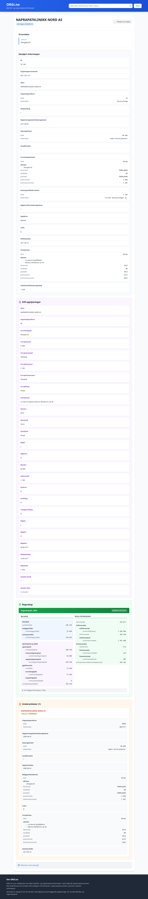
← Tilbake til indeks (122, 22)
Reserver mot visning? (30, 865)
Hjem (138, 6)
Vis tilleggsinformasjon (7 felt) (35, 690)
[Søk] (130, 6)
